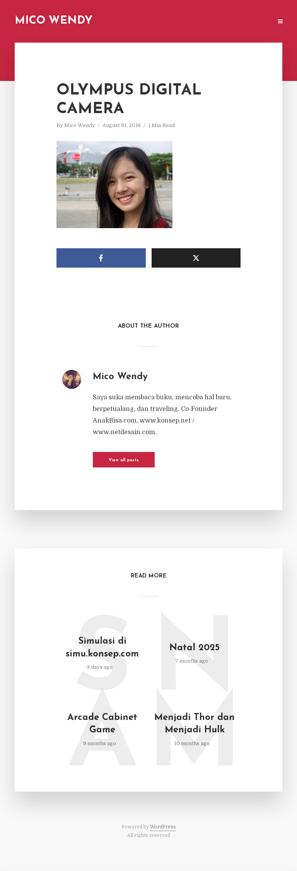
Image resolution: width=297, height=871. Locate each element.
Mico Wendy (53, 20)
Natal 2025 (194, 648)
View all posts (124, 460)
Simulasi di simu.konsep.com (102, 647)
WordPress (163, 827)
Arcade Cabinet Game (102, 724)
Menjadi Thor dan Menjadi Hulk (194, 724)
